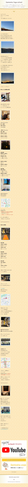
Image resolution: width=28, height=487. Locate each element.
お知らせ (11, 4)
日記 (13, 4)
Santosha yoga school (14, 477)
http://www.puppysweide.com (5, 221)
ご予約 (22, 4)
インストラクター (17, 7)
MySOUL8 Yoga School (12, 7)
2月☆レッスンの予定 (5, 15)
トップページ (7, 4)
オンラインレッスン (17, 4)
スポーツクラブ (6, 7)
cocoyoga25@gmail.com (4, 429)
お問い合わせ (22, 7)
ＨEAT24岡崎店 (3, 288)
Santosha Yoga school (14, 2)
